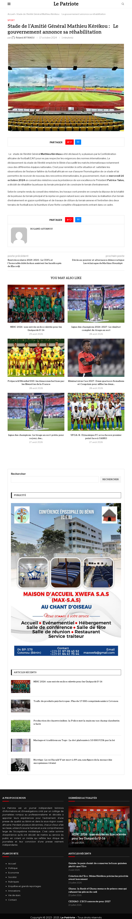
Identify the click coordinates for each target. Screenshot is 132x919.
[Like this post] (71, 142)
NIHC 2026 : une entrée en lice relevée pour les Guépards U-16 (67, 681)
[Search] (122, 4)
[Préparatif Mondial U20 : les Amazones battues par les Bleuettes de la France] (36, 358)
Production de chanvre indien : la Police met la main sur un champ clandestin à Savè (76, 722)
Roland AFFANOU (41, 228)
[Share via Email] (78, 142)
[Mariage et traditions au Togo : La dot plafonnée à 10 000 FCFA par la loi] (20, 745)
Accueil (11, 14)
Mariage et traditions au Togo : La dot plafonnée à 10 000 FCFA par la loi (74, 740)
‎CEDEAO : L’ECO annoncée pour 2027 (89, 901)
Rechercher (18, 473)
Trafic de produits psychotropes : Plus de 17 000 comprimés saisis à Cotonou (75, 701)
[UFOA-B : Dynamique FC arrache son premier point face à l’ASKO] (96, 412)
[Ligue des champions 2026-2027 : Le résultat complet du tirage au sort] (96, 304)
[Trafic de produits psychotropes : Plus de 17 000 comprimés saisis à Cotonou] (20, 706)
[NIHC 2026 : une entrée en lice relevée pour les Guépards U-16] (36, 304)
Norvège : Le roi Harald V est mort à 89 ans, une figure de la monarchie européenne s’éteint (72, 761)
